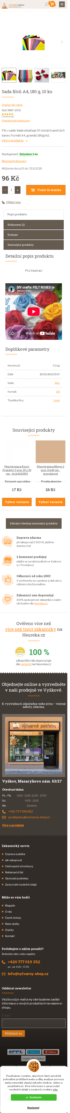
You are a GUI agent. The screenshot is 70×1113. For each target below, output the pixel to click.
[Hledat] (46, 4)
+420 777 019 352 (24, 962)
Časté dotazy (13, 917)
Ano (57, 382)
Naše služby (12, 923)
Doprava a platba (15, 854)
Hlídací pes (13, 202)
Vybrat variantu (17, 502)
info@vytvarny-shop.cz (28, 974)
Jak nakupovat (13, 860)
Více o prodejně (13, 825)
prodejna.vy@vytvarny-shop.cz (29, 817)
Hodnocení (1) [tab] (16, 224)
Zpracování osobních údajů (21, 884)
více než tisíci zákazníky (30, 629)
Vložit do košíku (49, 190)
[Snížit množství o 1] (5, 190)
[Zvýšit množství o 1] (17, 190)
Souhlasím (35, 1097)
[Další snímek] (62, 42)
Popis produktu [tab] (17, 214)
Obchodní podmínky (16, 878)
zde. (55, 1089)
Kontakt (10, 936)
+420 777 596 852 (20, 811)
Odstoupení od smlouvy (19, 866)
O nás (8, 911)
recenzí (26, 664)
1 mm (56, 400)
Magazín (10, 905)
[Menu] (62, 4)
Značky (9, 929)
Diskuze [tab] (13, 234)
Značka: (12, 104)
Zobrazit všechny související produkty (34, 523)
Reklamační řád (14, 872)
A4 (58, 391)
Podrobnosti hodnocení (16, 120)
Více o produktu (13, 140)
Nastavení (33, 1107)
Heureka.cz (41, 603)
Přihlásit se (13, 1033)
